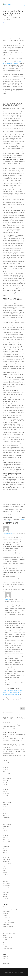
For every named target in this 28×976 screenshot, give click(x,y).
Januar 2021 (6, 881)
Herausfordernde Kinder (9, 922)
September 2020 (7, 890)
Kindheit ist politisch (8, 926)
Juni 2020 (5, 894)
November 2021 (6, 859)
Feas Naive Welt (14, 508)
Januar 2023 (6, 839)
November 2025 (6, 776)
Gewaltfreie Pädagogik (8, 918)
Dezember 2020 (6, 883)
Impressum (8, 972)
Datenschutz (15, 972)
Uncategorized (6, 950)
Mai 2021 (5, 872)
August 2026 (6, 762)
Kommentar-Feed (7, 961)
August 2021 (6, 866)
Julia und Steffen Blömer (9, 749)
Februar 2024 (6, 813)
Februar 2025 (6, 793)
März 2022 (5, 855)
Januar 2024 (6, 815)
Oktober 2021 (6, 861)
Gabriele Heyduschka (8, 533)
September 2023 (7, 824)
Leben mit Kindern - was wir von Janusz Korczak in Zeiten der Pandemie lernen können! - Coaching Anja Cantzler (13, 692)
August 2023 (6, 826)
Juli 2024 (5, 806)
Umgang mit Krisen (7, 948)
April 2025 (5, 789)
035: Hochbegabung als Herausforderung (13, 728)
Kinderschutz (6, 924)
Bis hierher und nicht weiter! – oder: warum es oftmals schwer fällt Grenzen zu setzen (14, 745)
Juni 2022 (5, 850)
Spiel (4, 942)
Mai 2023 (5, 833)
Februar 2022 (6, 857)
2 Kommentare (6, 19)
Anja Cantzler (8, 17)
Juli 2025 (5, 782)
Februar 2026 (6, 769)
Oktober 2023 (6, 822)
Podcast (5, 935)
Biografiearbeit (6, 911)
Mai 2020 (5, 896)
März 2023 (5, 837)
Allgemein (21, 17)
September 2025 (7, 778)
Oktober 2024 (6, 800)
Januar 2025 (6, 795)
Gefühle (5, 915)
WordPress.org (6, 963)
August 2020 (6, 892)
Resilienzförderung (7, 937)
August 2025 (6, 780)
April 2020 (5, 898)
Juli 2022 (5, 848)
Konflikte (5, 928)
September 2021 (7, 863)
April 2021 (5, 874)
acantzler (7, 599)
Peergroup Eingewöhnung (9, 933)
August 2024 (6, 804)
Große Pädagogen (7, 920)
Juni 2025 (5, 784)
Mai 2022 (5, 852)
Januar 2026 (6, 771)
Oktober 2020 (6, 888)
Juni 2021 (5, 870)
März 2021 (5, 877)
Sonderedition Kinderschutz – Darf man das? (13, 715)
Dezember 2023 (6, 817)
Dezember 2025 (6, 773)
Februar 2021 (6, 879)
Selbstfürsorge (6, 939)
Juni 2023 (5, 831)
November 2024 (6, 798)
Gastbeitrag (5, 913)
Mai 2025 (5, 787)
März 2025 (5, 791)
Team (4, 944)
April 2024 (5, 809)
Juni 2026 (5, 765)
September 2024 (7, 802)
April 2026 (5, 767)
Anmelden (5, 956)
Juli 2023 (5, 828)
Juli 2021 (5, 868)
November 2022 (6, 841)
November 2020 (6, 885)
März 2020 (5, 901)
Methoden (5, 931)
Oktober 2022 (6, 844)
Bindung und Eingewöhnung (10, 909)
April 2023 (5, 835)
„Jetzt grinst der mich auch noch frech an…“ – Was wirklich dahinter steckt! (13, 740)
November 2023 (6, 820)
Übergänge (5, 946)
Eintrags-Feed (6, 958)
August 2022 (6, 846)
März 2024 (5, 811)
